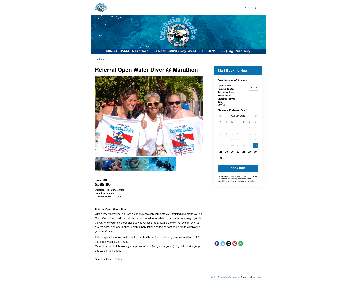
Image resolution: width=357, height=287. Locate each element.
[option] (108, 164)
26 (232, 151)
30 (255, 151)
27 (238, 151)
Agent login (257, 276)
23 (255, 145)
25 (226, 151)
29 (249, 151)
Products (99, 59)
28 (243, 151)
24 (220, 151)
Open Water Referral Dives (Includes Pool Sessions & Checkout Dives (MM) (226, 95)
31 (220, 157)
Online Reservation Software (224, 276)
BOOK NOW (238, 168)
